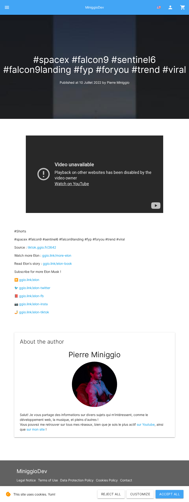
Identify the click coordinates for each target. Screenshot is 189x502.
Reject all (111, 494)
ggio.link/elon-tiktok (34, 312)
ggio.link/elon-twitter (34, 288)
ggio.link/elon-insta (33, 304)
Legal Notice (26, 480)
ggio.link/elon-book (57, 263)
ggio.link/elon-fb (31, 296)
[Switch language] (159, 7)
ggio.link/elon (29, 280)
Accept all (169, 494)
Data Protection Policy (77, 480)
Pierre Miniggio (118, 82)
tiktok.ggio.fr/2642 (42, 247)
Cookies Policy (107, 480)
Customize (140, 494)
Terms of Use (48, 480)
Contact (126, 480)
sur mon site (36, 429)
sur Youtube (146, 424)
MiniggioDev (94, 7)
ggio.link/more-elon (56, 255)
